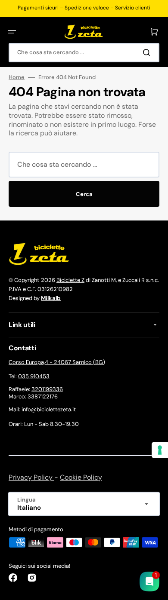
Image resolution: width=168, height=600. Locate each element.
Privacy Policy (31, 477)
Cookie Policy (81, 477)
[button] (12, 31)
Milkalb (51, 298)
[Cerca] (148, 52)
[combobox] (84, 52)
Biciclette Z (70, 280)
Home (17, 77)
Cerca (84, 194)
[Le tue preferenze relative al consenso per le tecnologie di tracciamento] (160, 450)
